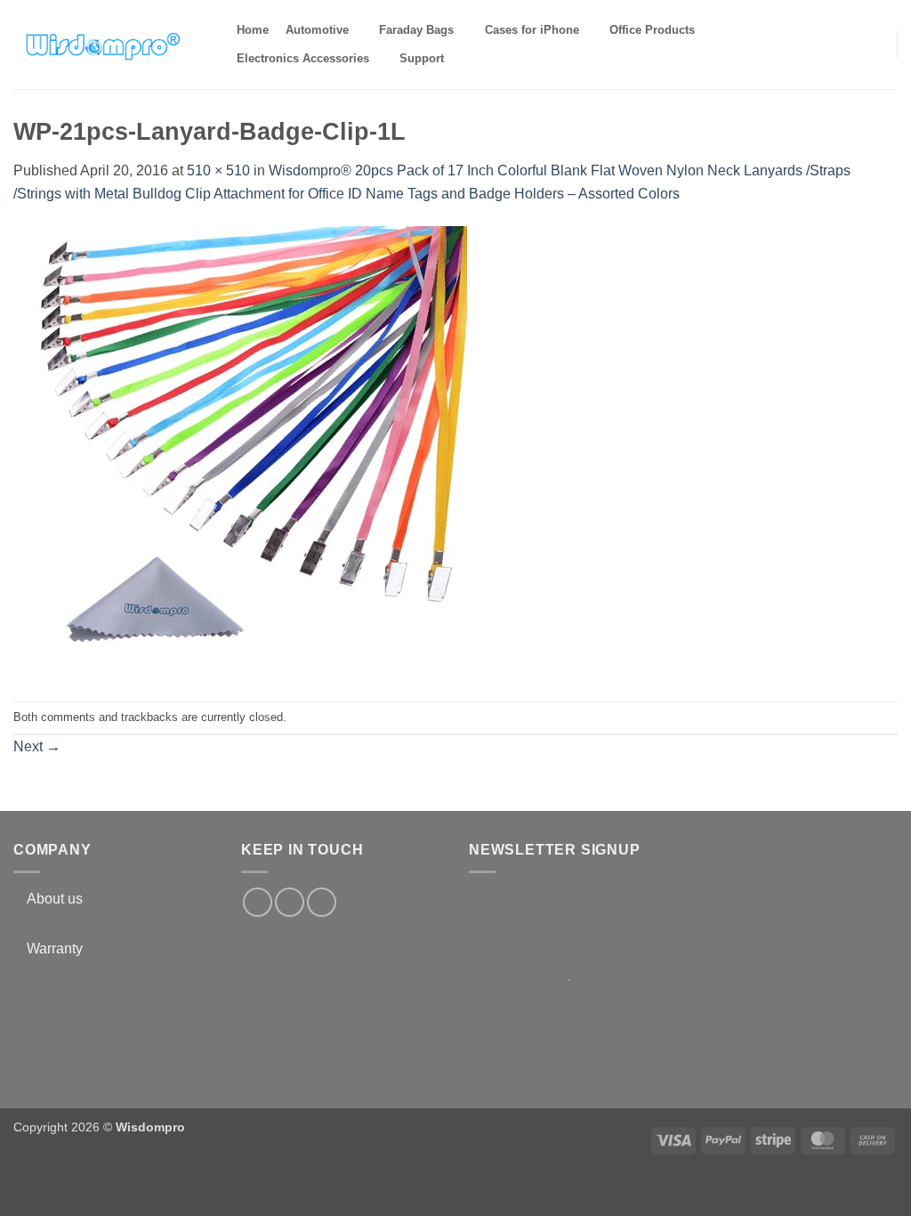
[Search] (468, 59)
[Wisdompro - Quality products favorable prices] (102, 44)
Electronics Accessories (303, 58)
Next (36, 746)
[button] (872, 43)
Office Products (652, 29)
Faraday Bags (416, 29)
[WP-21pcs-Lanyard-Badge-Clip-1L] (240, 451)
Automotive (317, 29)
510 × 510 (218, 170)
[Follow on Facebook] (257, 902)
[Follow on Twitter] (289, 902)
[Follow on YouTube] (321, 902)
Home (253, 29)
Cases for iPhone (532, 29)
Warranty (55, 948)
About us (55, 898)
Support (421, 58)
